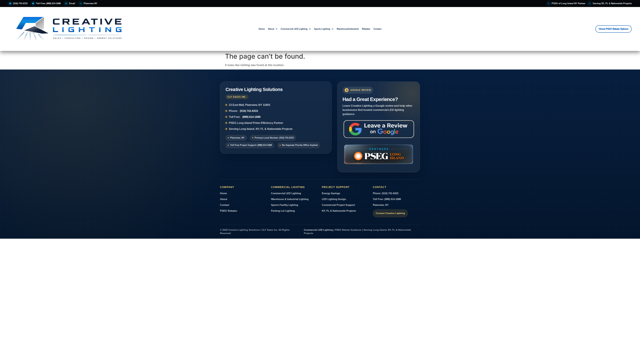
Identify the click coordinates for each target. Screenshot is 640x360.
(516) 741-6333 (249, 111)
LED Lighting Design (334, 199)
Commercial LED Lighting (294, 29)
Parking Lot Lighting (283, 211)
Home (262, 29)
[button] (272, 28)
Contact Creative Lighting (390, 213)
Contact (377, 29)
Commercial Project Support (338, 205)
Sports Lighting (322, 29)
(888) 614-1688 (251, 117)
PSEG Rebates (228, 211)
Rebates (366, 29)
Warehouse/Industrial (348, 29)
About (271, 29)
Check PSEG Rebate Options (613, 29)
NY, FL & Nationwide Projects (339, 211)
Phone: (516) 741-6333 (385, 193)
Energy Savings (331, 193)
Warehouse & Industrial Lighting (289, 199)
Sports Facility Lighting (284, 205)
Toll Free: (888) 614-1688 (387, 199)
